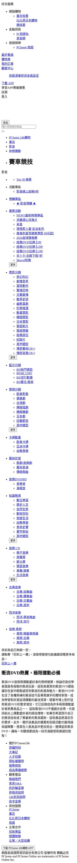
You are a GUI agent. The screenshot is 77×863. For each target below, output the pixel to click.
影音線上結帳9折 (27, 191)
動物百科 (22, 513)
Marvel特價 (23, 260)
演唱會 (20, 488)
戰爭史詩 (22, 299)
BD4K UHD (24, 373)
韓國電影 (22, 317)
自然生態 (22, 509)
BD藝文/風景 (24, 382)
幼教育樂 (22, 451)
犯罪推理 (22, 308)
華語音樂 (22, 566)
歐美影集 (22, 394)
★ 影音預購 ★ (26, 203)
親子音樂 (22, 552)
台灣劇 (20, 403)
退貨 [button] (24, 75)
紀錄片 (20, 339)
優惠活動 (15, 211)
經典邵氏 (22, 335)
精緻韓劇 (22, 411)
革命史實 (22, 527)
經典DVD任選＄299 (29, 246)
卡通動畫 (15, 437)
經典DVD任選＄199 (29, 251)
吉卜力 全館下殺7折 (29, 255)
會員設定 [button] (33, 75)
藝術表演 (22, 467)
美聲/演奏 (22, 570)
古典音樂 (15, 587)
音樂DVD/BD (18, 479)
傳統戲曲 (22, 471)
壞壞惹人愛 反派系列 (30, 228)
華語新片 (22, 326)
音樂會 (20, 483)
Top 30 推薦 (24, 179)
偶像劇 (20, 398)
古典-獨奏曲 (24, 596)
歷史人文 (22, 504)
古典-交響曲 (24, 600)
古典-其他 (22, 605)
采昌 (19, 224)
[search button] (2, 131)
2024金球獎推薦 (26, 237)
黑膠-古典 (22, 638)
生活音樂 (22, 575)
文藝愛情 (22, 294)
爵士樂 (20, 561)
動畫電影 (22, 312)
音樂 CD (14, 548)
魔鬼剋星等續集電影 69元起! (35, 233)
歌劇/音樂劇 (24, 462)
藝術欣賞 (15, 458)
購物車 (5, 59)
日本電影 (22, 321)
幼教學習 (22, 522)
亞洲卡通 (22, 446)
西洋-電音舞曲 (25, 617)
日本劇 (20, 416)
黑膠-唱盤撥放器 (27, 633)
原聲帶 (20, 557)
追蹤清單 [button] (15, 75)
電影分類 (15, 272)
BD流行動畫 (24, 377)
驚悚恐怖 (22, 290)
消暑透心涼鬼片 (26, 219)
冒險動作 (22, 285)
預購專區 (15, 199)
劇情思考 (22, 281)
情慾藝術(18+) (25, 348)
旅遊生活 (22, 518)
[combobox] (38, 127)
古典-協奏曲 (24, 591)
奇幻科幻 (22, 276)
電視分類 (15, 389)
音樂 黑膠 (15, 629)
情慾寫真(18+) (25, 353)
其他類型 (22, 344)
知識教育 (15, 495)
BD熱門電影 (24, 369)
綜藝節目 (22, 420)
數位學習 (22, 500)
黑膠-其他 (22, 642)
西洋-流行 (22, 621)
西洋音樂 (15, 612)
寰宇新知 (22, 531)
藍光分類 (15, 365)
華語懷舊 (22, 330)
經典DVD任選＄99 (28, 242)
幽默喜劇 (22, 303)
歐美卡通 (22, 442)
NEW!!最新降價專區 (29, 215)
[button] (38, 25)
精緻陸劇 (22, 407)
